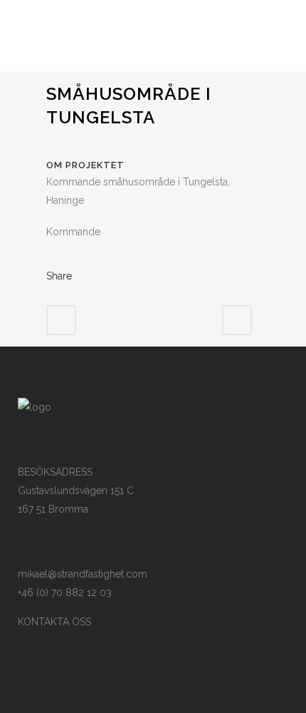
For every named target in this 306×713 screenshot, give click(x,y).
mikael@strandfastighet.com (82, 574)
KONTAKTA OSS (54, 621)
